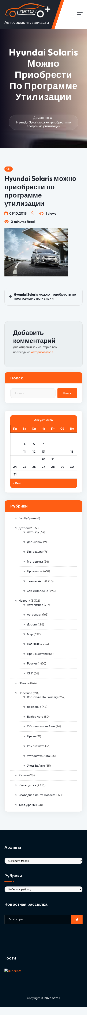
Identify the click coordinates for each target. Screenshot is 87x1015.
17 (15, 459)
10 (15, 451)
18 (24, 459)
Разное (24, 775)
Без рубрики (27, 518)
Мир (30, 634)
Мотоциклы (35, 561)
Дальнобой (34, 542)
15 (62, 451)
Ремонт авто (36, 746)
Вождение (34, 707)
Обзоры (24, 683)
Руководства (27, 785)
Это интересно (37, 591)
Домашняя (41, 118)
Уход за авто (36, 765)
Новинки (33, 644)
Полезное (25, 693)
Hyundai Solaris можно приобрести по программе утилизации (43, 124)
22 (62, 459)
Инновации (35, 552)
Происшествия (37, 654)
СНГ (30, 673)
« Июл (17, 483)
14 (52, 451)
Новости (24, 600)
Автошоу (33, 532)
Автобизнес (35, 605)
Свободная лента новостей (38, 795)
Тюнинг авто (36, 581)
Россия (32, 663)
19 (34, 459)
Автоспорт (34, 614)
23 (72, 459)
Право (31, 736)
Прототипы (34, 571)
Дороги (32, 624)
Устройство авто (38, 756)
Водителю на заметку (42, 697)
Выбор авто (35, 717)
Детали (24, 528)
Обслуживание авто (41, 726)
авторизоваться (42, 352)
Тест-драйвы (28, 805)
